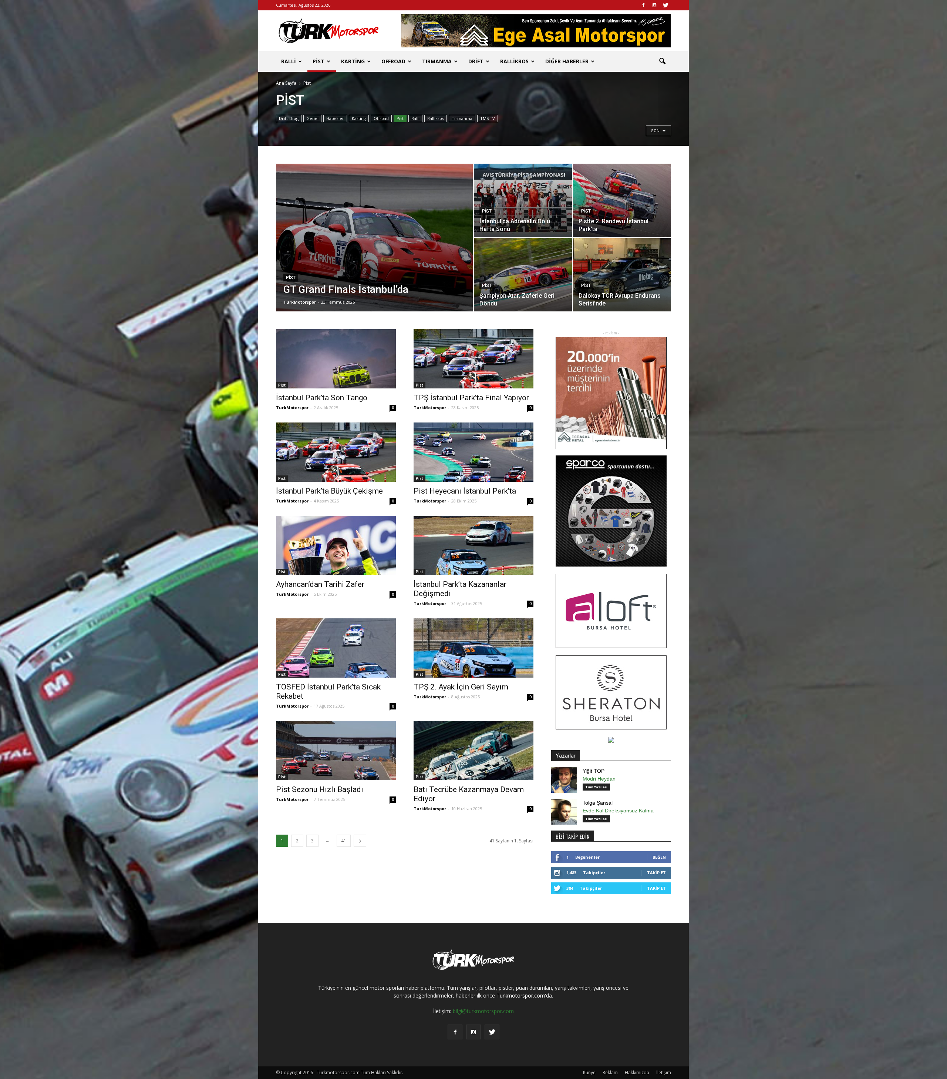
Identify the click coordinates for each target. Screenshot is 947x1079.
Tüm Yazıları (596, 787)
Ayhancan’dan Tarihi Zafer (320, 584)
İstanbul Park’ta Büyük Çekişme (329, 491)
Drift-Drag (289, 118)
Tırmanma (437, 61)
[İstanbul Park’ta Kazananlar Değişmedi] (473, 545)
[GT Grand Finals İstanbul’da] (374, 249)
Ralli (288, 61)
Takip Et (656, 872)
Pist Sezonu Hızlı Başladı (319, 789)
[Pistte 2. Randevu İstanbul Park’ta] (622, 200)
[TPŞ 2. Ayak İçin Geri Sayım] (473, 648)
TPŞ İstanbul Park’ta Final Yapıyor (471, 397)
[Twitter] (665, 5)
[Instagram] (654, 5)
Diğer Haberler (567, 61)
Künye (589, 1072)
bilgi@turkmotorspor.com (483, 1011)
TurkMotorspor (299, 302)
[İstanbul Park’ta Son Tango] (336, 358)
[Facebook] (643, 5)
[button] (662, 61)
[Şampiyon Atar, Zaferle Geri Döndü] (523, 274)
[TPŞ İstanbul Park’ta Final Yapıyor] (473, 358)
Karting (353, 61)
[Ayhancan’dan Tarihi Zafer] (336, 545)
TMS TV (487, 118)
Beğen (659, 857)
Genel (312, 118)
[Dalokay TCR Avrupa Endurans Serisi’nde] (622, 274)
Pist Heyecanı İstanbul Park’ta (465, 491)
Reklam (610, 1072)
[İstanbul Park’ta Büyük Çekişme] (336, 452)
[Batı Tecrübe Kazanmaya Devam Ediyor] (473, 750)
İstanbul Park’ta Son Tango (321, 397)
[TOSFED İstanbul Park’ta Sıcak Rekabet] (336, 648)
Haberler (335, 118)
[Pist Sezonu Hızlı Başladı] (336, 750)
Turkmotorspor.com (520, 995)
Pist (318, 61)
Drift (475, 61)
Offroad (393, 61)
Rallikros (514, 61)
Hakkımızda (637, 1072)
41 (343, 841)
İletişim (663, 1072)
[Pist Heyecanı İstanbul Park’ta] (473, 452)
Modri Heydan (599, 779)
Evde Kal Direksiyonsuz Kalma (618, 811)
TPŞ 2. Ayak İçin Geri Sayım (461, 686)
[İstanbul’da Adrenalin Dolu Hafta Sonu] (523, 200)
